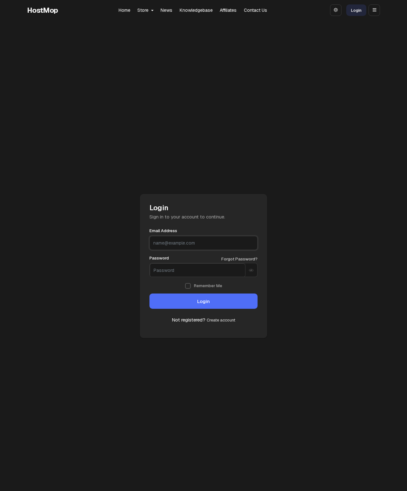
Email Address (163, 230)
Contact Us (255, 10)
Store (143, 10)
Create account (221, 320)
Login (356, 10)
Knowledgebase (196, 10)
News (166, 10)
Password (159, 258)
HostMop (42, 10)
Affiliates (228, 10)
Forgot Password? (239, 259)
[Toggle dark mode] (335, 10)
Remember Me (208, 285)
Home (124, 10)
